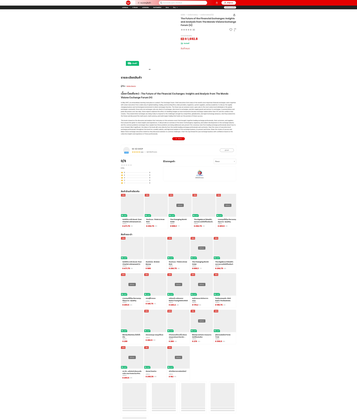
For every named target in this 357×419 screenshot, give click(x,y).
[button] (230, 7)
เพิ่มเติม (180, 139)
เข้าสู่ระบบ (230, 3)
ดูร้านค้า (227, 150)
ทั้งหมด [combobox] (217, 161)
